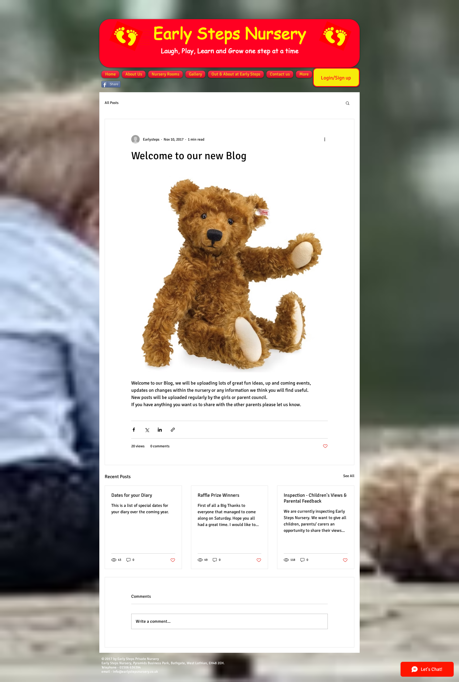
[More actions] (324, 139)
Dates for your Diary (131, 495)
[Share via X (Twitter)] (146, 429)
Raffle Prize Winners (218, 495)
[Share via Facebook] (133, 429)
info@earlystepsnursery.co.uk (135, 672)
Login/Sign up (336, 78)
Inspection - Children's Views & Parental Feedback (315, 498)
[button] (347, 103)
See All (348, 476)
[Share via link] (172, 429)
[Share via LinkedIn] (159, 429)
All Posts (111, 102)
